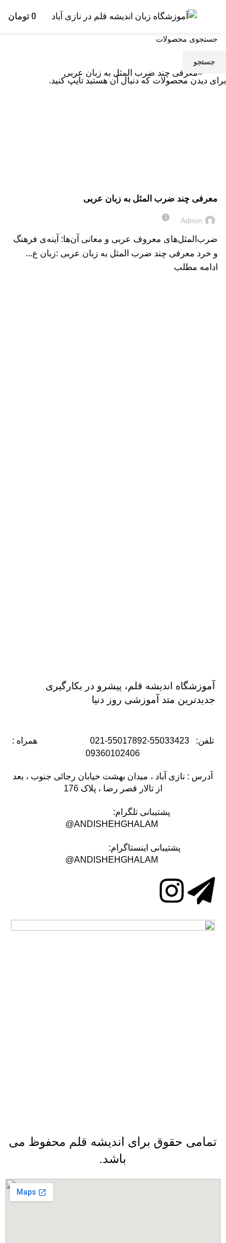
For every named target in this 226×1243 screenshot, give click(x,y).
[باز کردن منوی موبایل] (213, 16)
